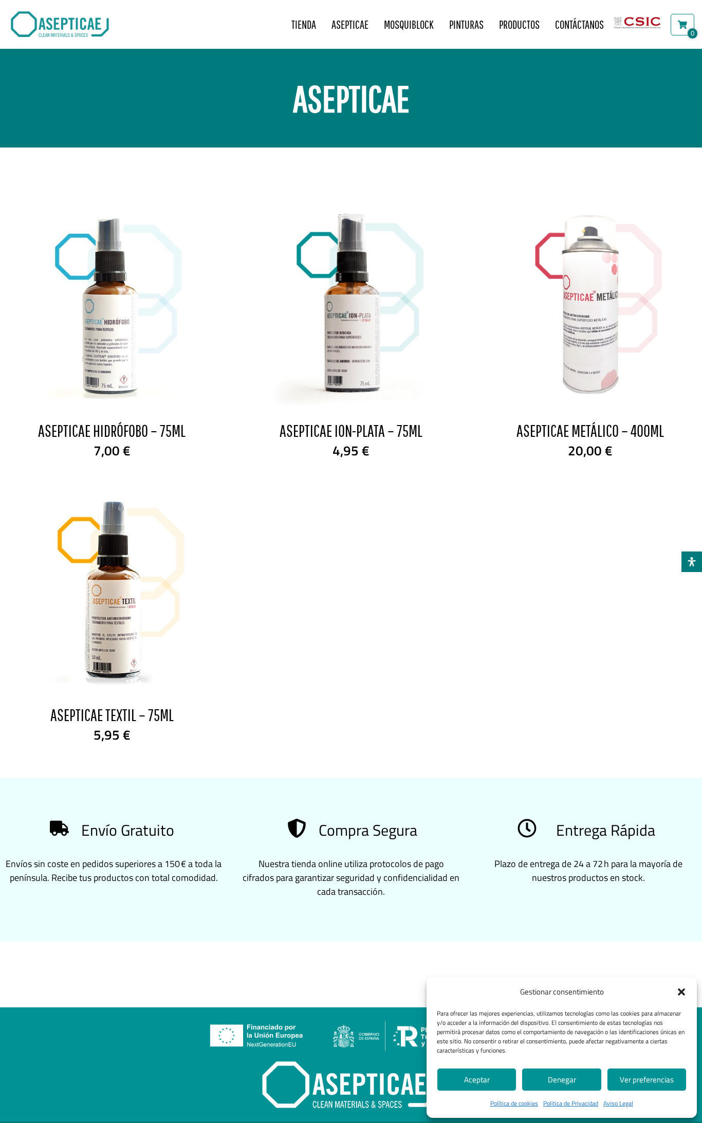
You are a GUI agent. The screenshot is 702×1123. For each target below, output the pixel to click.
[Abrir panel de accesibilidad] (691, 561)
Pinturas (466, 24)
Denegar (562, 1079)
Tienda (303, 24)
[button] (681, 992)
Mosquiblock (409, 24)
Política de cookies (514, 1103)
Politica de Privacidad (570, 1103)
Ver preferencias (647, 1079)
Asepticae (349, 24)
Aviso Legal (618, 1103)
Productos (519, 24)
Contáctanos (579, 24)
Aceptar (477, 1079)
